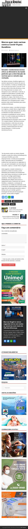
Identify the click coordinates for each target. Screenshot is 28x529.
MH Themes (23, 527)
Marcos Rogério (17, 201)
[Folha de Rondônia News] (14, 5)
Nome (3, 245)
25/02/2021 (5, 50)
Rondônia (5, 204)
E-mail (3, 250)
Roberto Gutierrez (14, 50)
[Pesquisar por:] (14, 388)
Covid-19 (8, 201)
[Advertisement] (14, 24)
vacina (12, 204)
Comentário (5, 233)
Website (4, 254)
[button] (26, 8)
